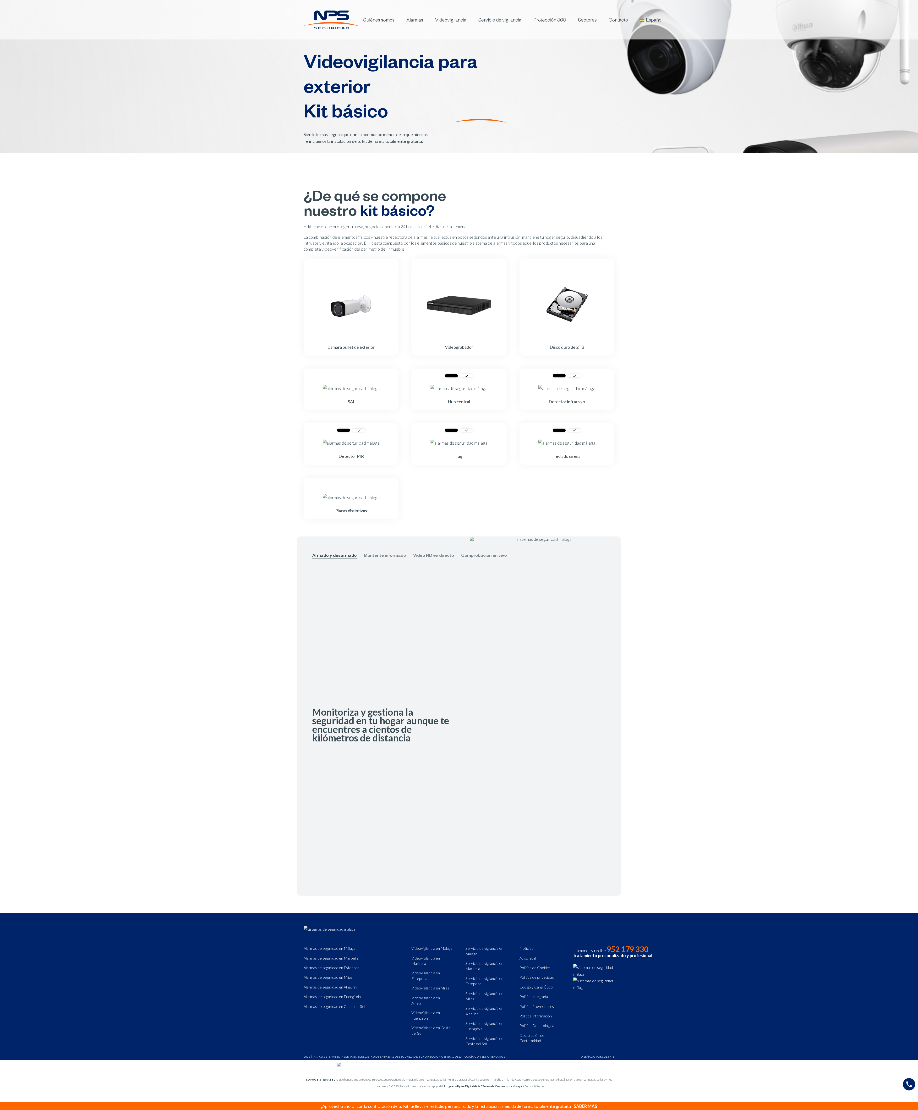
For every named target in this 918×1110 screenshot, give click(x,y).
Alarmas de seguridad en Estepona (332, 967)
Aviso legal (527, 958)
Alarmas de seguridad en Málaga (329, 948)
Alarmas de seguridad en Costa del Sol (334, 1006)
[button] (397, 19)
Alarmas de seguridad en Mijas (328, 977)
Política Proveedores (536, 1006)
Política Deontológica (536, 1025)
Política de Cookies (535, 967)
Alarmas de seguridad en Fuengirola (332, 996)
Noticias (526, 948)
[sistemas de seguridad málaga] (332, 20)
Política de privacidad (536, 977)
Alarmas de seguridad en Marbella (331, 958)
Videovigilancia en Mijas (430, 988)
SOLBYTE (608, 1056)
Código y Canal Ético (536, 987)
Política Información (535, 1016)
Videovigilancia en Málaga (431, 948)
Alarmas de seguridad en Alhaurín (330, 987)
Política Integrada (533, 996)
